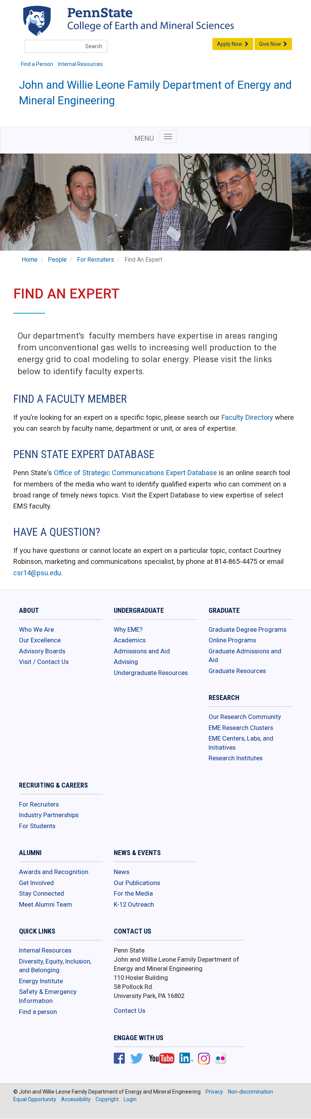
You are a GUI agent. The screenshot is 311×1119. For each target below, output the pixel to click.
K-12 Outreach (134, 904)
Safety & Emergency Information (48, 996)
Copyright (107, 1099)
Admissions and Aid (142, 651)
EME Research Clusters (241, 727)
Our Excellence (40, 640)
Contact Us (129, 1010)
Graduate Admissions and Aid (245, 655)
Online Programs (232, 640)
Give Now (270, 44)
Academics (130, 640)
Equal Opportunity (34, 1099)
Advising (126, 661)
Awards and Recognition (53, 872)
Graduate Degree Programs (247, 629)
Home (30, 259)
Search (93, 46)
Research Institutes (235, 758)
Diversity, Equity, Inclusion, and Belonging (55, 965)
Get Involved (36, 883)
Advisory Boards (42, 651)
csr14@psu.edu (37, 573)
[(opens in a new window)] (119, 1059)
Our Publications (137, 883)
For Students (37, 826)
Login (130, 1099)
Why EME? (128, 629)
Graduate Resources (237, 671)
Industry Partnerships (49, 815)
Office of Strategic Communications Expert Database (135, 473)
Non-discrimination (250, 1092)
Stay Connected (41, 893)
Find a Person (37, 64)
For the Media (133, 893)
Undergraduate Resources (151, 672)
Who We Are (36, 629)
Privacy (214, 1092)
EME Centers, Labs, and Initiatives (241, 742)
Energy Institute (41, 981)
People (57, 259)
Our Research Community (245, 716)
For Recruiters (95, 259)
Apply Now (230, 44)
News (121, 872)
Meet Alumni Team (45, 904)
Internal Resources (80, 64)
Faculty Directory (247, 417)
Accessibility (76, 1099)
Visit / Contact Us (44, 661)
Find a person (38, 1011)
